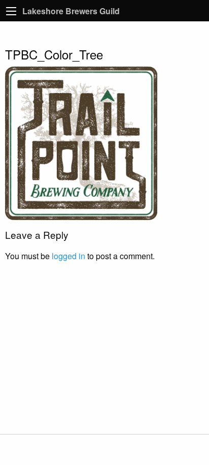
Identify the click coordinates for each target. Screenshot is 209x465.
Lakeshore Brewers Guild (71, 11)
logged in (68, 256)
